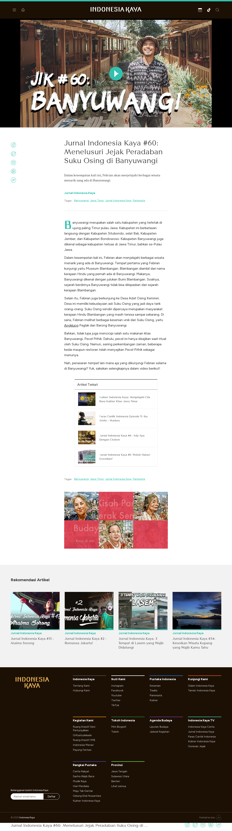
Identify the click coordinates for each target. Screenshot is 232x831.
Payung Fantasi (82, 749)
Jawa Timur (97, 200)
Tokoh (115, 731)
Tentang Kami (81, 685)
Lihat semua (118, 786)
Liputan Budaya (159, 726)
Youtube (116, 695)
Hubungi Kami (81, 690)
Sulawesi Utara (120, 776)
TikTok (115, 705)
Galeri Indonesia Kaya (201, 685)
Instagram (117, 685)
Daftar (51, 796)
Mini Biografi (118, 726)
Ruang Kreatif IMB (84, 740)
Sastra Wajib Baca (83, 776)
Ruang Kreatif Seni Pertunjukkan (84, 728)
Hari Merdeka (81, 786)
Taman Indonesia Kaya (201, 690)
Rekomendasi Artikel (30, 579)
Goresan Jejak (196, 746)
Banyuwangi (81, 200)
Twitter (115, 700)
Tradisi (153, 690)
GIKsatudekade (82, 735)
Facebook (117, 690)
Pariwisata (139, 200)
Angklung (71, 325)
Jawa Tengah (119, 771)
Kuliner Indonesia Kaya (201, 741)
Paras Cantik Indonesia (202, 736)
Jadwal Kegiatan (159, 731)
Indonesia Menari (83, 744)
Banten (115, 781)
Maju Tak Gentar (83, 790)
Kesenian (155, 685)
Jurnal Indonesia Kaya (79, 193)
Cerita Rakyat (81, 771)
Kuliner (154, 700)
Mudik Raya (79, 781)
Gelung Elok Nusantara (87, 795)
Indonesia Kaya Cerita (201, 726)
